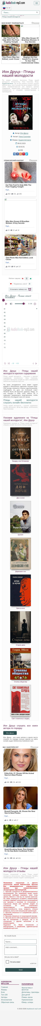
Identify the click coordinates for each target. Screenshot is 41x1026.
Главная (4, 987)
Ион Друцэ (24, 133)
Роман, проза (27, 997)
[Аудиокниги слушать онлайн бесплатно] (14, 3)
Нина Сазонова (24, 136)
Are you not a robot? (11, 957)
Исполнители (6, 1000)
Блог (3, 992)
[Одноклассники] (20, 154)
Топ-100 (4, 995)
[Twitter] (26, 154)
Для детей (26, 995)
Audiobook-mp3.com (34, 1009)
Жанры (4, 990)
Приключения (27, 1000)
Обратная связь (7, 1002)
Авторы (4, 997)
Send (20, 970)
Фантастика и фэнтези (27, 989)
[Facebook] (17, 154)
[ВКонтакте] (14, 154)
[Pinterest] (23, 154)
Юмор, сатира (27, 1002)
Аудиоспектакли (7, 83)
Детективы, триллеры (30, 992)
